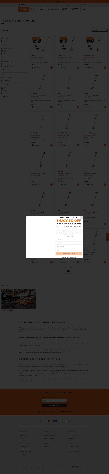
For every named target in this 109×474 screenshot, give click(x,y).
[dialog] (54, 237)
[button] (81, 217)
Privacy (74, 234)
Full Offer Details (68, 236)
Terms (71, 234)
